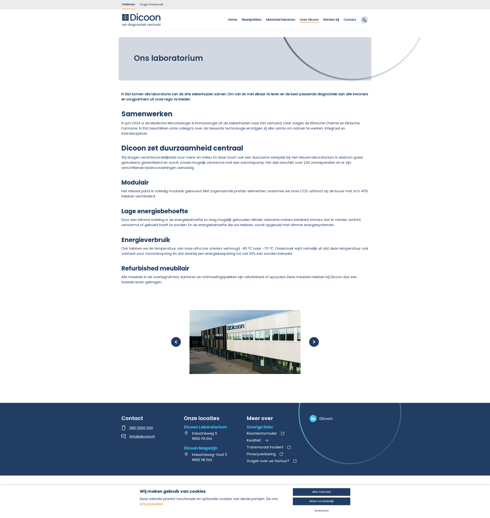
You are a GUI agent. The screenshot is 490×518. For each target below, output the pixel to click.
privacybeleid (151, 504)
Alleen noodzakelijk (321, 501)
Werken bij (331, 19)
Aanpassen (321, 510)
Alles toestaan (321, 492)
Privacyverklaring (261, 454)
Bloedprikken (251, 19)
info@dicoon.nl (142, 436)
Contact (350, 19)
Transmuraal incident (265, 447)
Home (232, 19)
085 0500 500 (141, 427)
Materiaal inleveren (280, 19)
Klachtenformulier (262, 433)
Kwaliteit (254, 440)
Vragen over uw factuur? (268, 461)
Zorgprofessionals (151, 4)
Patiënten (128, 4)
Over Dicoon (309, 19)
